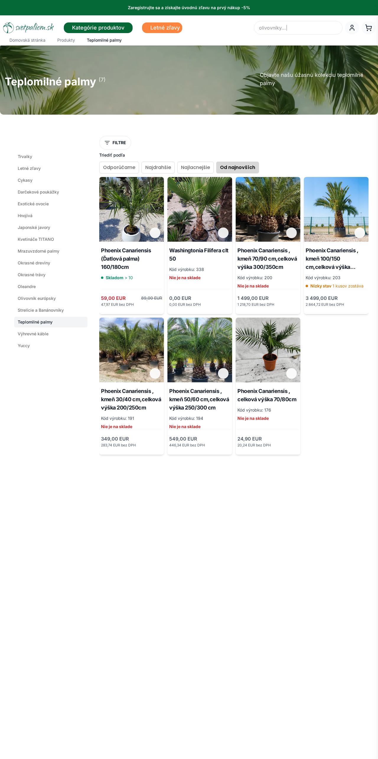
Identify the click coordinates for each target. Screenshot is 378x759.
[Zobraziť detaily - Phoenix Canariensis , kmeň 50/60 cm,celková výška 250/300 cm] (223, 373)
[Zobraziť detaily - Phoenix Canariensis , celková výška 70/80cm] (291, 373)
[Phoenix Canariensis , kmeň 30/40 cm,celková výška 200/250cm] (131, 350)
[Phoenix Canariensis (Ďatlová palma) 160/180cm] (131, 209)
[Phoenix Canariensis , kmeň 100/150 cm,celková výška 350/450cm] (336, 209)
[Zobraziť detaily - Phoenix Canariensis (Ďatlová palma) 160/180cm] (155, 232)
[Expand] (82, 345)
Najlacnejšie (195, 167)
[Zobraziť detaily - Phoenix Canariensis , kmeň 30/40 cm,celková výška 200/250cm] (155, 373)
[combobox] (298, 28)
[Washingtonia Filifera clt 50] (199, 209)
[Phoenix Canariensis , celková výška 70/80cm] (268, 350)
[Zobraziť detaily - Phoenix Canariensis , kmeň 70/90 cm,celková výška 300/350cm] (291, 232)
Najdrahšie (158, 167)
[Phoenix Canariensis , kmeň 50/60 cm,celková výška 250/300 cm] (199, 350)
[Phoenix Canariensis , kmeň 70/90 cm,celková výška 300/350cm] (268, 209)
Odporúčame (119, 167)
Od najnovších (237, 167)
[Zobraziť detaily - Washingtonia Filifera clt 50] (223, 232)
